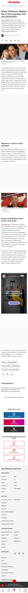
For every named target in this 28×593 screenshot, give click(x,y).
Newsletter (3, 502)
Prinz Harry (5, 369)
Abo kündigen (4, 569)
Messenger (4, 505)
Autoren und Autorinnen (6, 532)
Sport (15, 476)
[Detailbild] (25, 45)
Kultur (15, 482)
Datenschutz (4, 563)
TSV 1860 (3, 488)
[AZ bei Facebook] (15, 553)
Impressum (4, 557)
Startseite (2, 5)
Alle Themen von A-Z (6, 499)
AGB (2, 560)
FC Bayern (3, 485)
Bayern (3, 482)
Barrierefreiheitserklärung (7, 566)
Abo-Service (4, 541)
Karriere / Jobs (4, 535)
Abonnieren (4, 538)
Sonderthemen (17, 541)
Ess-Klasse (3, 514)
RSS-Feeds (3, 508)
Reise (15, 485)
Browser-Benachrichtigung (7, 511)
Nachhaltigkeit (17, 488)
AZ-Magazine (17, 538)
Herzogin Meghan (12, 362)
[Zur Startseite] (14, 3)
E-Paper (3, 544)
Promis (6, 5)
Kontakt (3, 547)
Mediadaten (17, 532)
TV (14, 479)
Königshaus (22, 151)
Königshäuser (16, 366)
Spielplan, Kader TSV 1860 (7, 524)
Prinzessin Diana (5, 224)
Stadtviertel (4, 479)
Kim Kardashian (7, 354)
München (3, 476)
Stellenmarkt (17, 499)
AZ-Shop (16, 535)
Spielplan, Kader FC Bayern (7, 520)
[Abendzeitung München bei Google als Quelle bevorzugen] (19, 40)
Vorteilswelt (4, 517)
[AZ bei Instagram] (19, 553)
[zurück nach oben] (14, 581)
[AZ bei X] (23, 553)
